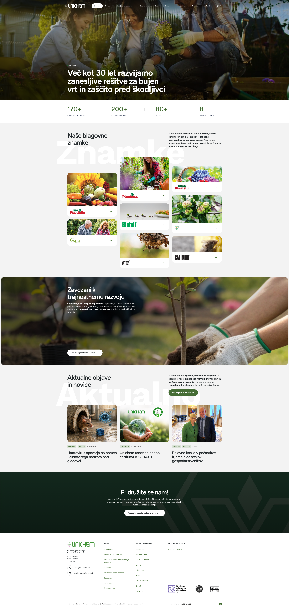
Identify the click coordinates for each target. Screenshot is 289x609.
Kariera (182, 6)
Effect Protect (142, 581)
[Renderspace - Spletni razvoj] (185, 604)
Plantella (140, 549)
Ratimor (139, 591)
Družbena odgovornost (114, 573)
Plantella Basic (142, 560)
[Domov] (75, 6)
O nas (107, 6)
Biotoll (138, 586)
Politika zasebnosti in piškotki (113, 604)
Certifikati (108, 583)
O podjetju (108, 549)
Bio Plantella (141, 554)
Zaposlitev (108, 578)
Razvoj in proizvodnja (148, 6)
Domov (97, 6)
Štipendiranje (109, 588)
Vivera (138, 565)
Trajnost (168, 6)
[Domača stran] (81, 544)
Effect (138, 575)
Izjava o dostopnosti (135, 604)
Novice (195, 6)
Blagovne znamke (125, 6)
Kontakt (206, 6)
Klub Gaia (140, 570)
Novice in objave (175, 549)
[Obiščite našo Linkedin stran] (220, 604)
